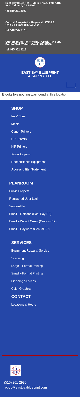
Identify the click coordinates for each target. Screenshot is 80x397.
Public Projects (19, 191)
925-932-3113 (18, 49)
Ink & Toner (18, 116)
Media (15, 124)
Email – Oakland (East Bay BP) (30, 214)
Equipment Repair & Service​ (30, 250)
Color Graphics (21, 288)
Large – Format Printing (27, 265)
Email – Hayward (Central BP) (29, 229)
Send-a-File (17, 206)
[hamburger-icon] (71, 85)
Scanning (17, 258)
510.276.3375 (18, 30)
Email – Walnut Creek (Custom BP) (33, 221)
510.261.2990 (18, 10)
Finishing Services (23, 281)
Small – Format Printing (27, 273)
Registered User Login (24, 198)
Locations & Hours (23, 304)
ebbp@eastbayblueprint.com (26, 387)
